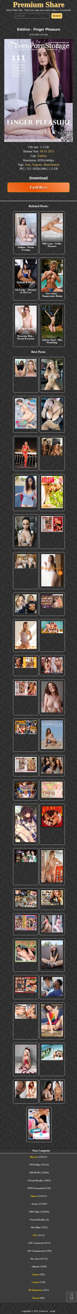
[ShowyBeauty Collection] (52, 665)
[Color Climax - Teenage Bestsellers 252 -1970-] (25, 697)
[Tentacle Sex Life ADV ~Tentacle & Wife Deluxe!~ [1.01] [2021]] (52, 790)
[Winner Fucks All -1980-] (52, 824)
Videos (33, 1196)
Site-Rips (35, 1227)
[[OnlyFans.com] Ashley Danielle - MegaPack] (25, 375)
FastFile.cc (38, 187)
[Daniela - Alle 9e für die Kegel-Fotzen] (52, 453)
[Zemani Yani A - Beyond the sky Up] (52, 735)
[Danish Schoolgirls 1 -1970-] (25, 924)
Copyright (26, 1311)
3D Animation (35, 1290)
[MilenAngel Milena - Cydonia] (52, 492)
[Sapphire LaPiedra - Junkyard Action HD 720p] (25, 531)
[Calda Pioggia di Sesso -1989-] (52, 899)
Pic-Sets (44, 34)
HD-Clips (34, 1211)
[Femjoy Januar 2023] (25, 665)
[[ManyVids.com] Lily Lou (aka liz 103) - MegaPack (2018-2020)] (52, 924)
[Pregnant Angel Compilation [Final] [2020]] (25, 790)
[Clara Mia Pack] (25, 635)
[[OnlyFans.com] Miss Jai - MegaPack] (25, 604)
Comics (35, 1282)
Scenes (35, 1204)
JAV (35, 1235)
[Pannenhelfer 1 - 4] (25, 735)
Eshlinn (42, 156)
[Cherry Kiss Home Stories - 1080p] (25, 1020)
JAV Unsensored (35, 1251)
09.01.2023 (47, 151)
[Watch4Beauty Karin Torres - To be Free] (52, 955)
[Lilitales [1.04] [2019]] (25, 866)
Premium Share (38, 4)
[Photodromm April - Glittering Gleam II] (52, 866)
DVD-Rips (35, 1164)
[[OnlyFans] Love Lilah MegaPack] (52, 697)
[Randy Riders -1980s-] (25, 955)
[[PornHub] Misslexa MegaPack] (52, 414)
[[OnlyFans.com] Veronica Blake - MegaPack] (25, 1091)
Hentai (36, 1298)
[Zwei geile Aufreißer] (52, 1059)
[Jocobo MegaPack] (25, 899)
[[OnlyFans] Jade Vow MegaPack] (25, 1059)
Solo (28, 164)
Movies (33, 1157)
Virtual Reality (35, 1180)
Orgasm (37, 164)
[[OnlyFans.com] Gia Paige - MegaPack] (52, 765)
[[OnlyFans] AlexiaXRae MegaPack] (52, 375)
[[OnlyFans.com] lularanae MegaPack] (25, 570)
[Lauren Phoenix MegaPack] (25, 453)
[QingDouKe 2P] (52, 570)
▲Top (52, 1311)
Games (35, 1274)
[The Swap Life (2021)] (39, 1124)
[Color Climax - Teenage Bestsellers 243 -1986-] (52, 531)
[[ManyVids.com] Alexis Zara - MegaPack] (52, 1091)
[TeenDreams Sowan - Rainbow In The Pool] (52, 1020)
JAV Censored (35, 1243)
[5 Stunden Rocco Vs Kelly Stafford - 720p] (25, 987)
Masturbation (51, 164)
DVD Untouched (36, 1188)
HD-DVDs (35, 1172)
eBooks (35, 1266)
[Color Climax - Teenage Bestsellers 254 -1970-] (25, 765)
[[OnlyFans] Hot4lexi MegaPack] (25, 492)
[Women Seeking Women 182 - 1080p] (52, 604)
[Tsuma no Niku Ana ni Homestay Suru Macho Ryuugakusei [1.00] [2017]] (25, 414)
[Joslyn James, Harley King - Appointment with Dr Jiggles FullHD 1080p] (52, 987)
